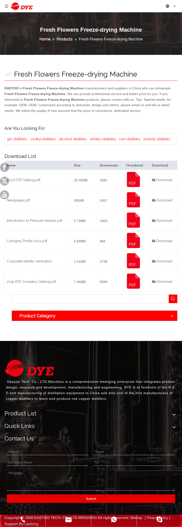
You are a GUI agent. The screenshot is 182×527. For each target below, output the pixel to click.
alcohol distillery (73, 139)
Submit (91, 499)
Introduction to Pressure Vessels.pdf (34, 220)
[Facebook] (4, 167)
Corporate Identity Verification (29, 261)
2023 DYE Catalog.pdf (23, 180)
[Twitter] (4, 181)
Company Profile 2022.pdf (27, 241)
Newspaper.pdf (18, 200)
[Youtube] (4, 194)
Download (163, 180)
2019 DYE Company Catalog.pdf (31, 281)
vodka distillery (43, 139)
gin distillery (17, 139)
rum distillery (129, 139)
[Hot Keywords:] (173, 299)
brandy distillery (157, 139)
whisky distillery (103, 139)
